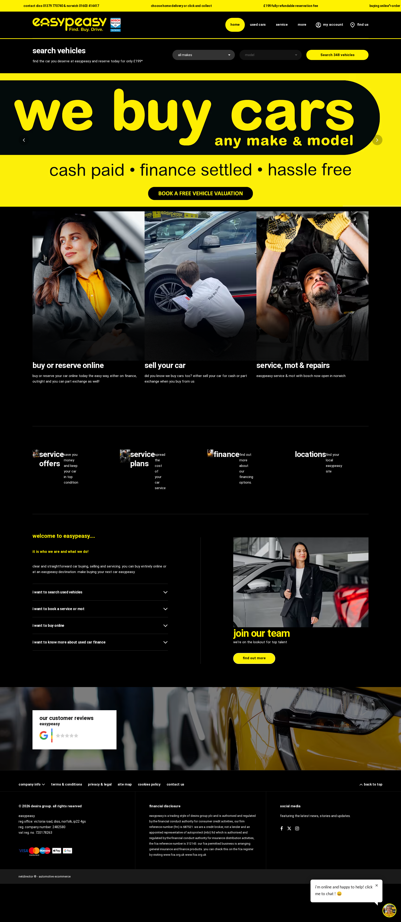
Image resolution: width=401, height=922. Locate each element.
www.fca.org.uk (195, 854)
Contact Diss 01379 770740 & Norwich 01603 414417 (61, 6)
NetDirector (26, 876)
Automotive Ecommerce (55, 876)
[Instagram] (297, 828)
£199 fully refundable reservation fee (290, 6)
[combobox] (203, 55)
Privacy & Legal (99, 784)
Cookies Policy (149, 784)
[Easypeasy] (76, 25)
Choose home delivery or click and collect (181, 6)
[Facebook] (282, 828)
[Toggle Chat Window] (389, 910)
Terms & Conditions (66, 784)
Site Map (125, 784)
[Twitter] (289, 828)
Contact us (175, 784)
